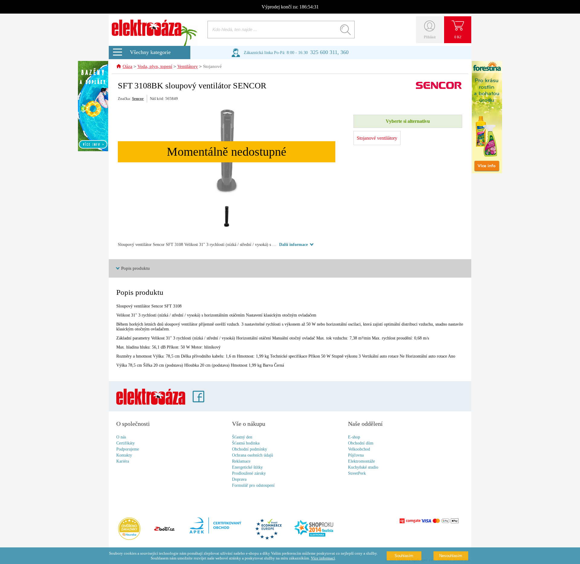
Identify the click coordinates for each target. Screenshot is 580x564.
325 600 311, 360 (329, 52)
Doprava (239, 479)
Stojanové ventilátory (377, 138)
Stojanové (212, 66)
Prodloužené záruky (249, 473)
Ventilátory (187, 66)
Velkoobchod (359, 449)
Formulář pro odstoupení (253, 485)
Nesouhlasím (450, 555)
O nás (121, 437)
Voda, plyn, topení (154, 66)
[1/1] (226, 216)
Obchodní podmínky (249, 449)
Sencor (138, 98)
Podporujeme (127, 449)
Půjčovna (356, 455)
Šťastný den (242, 437)
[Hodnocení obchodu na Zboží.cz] (164, 529)
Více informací (323, 558)
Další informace (293, 244)
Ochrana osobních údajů (252, 455)
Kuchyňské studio (363, 467)
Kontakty (124, 455)
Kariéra (122, 461)
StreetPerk (357, 473)
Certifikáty (125, 443)
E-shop (354, 437)
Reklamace (241, 461)
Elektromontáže (361, 461)
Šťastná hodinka (245, 443)
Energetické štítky (247, 467)
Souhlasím (404, 555)
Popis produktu (135, 268)
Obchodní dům (360, 443)
